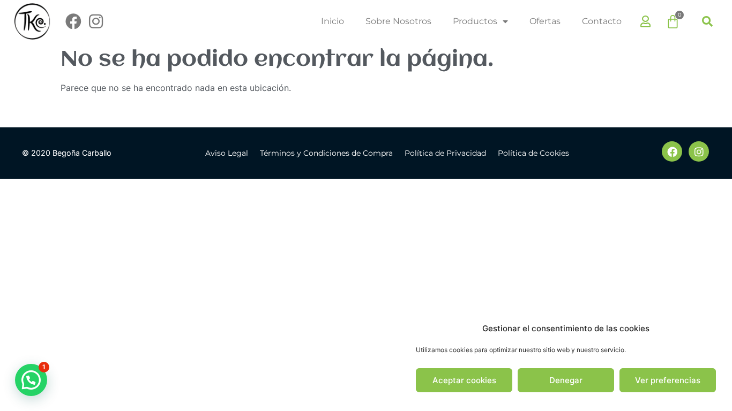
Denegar (565, 380)
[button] (707, 21)
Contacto (602, 21)
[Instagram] (96, 21)
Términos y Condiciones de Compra (326, 153)
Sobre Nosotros (398, 21)
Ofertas (545, 21)
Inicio (332, 21)
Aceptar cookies (464, 380)
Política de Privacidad (445, 153)
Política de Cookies (533, 153)
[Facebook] (73, 21)
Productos (475, 21)
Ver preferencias (667, 380)
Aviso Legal (226, 153)
